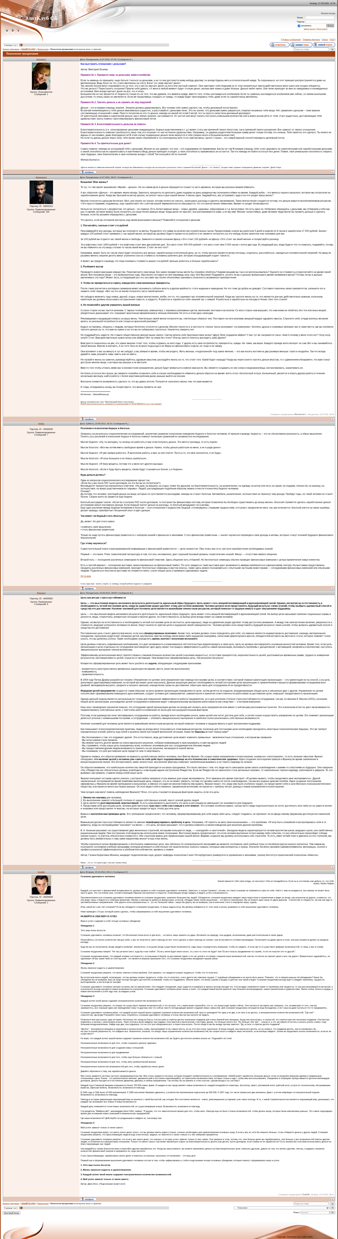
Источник (86, 576)
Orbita (41, 423)
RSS (332, 39)
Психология (43, 49)
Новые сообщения (291, 39)
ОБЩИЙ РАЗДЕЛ (28, 49)
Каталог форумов (11, 49)
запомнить (306, 25)
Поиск (325, 39)
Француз (41, 593)
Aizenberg (41, 59)
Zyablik (41, 872)
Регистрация (322, 29)
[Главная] (7, 32)
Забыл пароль (309, 29)
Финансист (41, 177)
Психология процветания (61, 49)
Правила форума (311, 39)
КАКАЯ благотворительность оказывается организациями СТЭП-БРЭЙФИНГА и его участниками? (121, 404)
